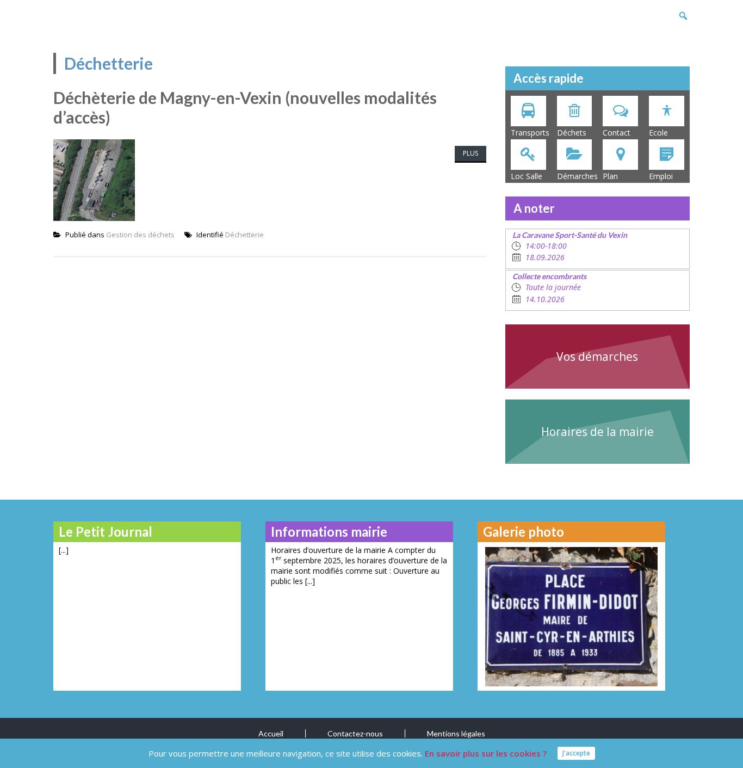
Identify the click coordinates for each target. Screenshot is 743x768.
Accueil (270, 733)
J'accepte (576, 753)
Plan (610, 176)
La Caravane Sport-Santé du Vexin (569, 234)
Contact (616, 132)
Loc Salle (526, 176)
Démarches (577, 176)
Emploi (661, 176)
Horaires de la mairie (597, 431)
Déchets (571, 132)
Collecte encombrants (549, 276)
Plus (470, 153)
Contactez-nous (355, 733)
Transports (530, 132)
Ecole (658, 132)
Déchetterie (244, 234)
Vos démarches (597, 356)
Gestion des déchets (140, 234)
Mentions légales (456, 733)
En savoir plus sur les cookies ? (486, 753)
